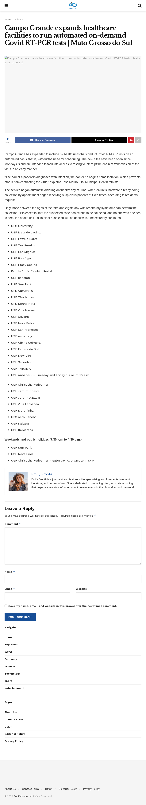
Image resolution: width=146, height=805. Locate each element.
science (19, 19)
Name (10, 571)
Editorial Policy (15, 733)
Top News (11, 644)
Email (10, 588)
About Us (11, 712)
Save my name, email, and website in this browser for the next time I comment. (62, 605)
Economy (11, 659)
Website (81, 588)
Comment (13, 524)
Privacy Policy (14, 741)
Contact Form (14, 719)
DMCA (8, 726)
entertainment (14, 688)
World (9, 651)
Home (8, 19)
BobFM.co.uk (21, 796)
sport (8, 680)
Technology (13, 673)
